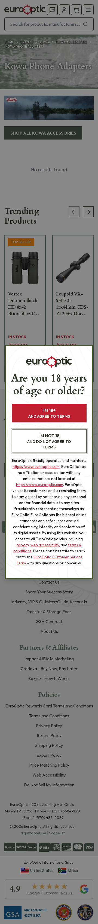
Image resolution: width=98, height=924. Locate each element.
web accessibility (44, 544)
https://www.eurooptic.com (36, 466)
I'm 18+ (49, 413)
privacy (23, 544)
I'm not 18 (49, 441)
